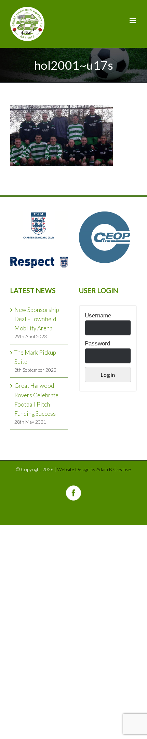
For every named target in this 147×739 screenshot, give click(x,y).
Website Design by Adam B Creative (94, 469)
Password (97, 343)
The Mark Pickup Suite (35, 357)
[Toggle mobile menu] (133, 20)
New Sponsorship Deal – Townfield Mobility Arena (36, 319)
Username (98, 315)
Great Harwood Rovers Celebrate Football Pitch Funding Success (36, 399)
